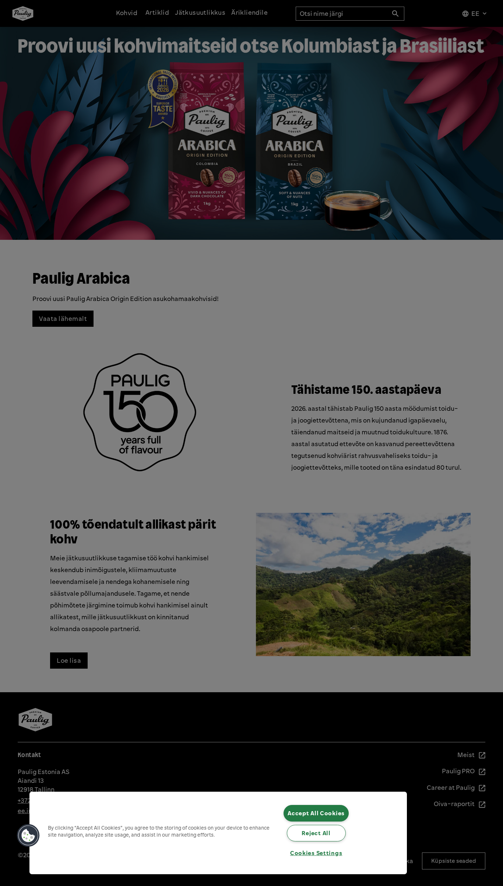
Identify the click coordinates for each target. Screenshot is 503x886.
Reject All (316, 833)
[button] (28, 835)
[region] (218, 833)
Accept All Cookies (316, 813)
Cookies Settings (316, 853)
